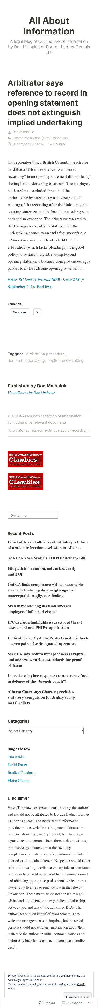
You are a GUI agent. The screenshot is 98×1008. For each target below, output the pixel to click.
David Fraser (17, 764)
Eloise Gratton (18, 780)
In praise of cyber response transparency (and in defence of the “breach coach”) (48, 678)
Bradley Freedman (21, 772)
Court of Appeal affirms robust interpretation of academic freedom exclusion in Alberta (48, 545)
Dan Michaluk (22, 132)
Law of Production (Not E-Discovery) (40, 138)
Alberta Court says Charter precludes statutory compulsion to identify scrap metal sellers (41, 697)
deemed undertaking (26, 360)
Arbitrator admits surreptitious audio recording (48, 431)
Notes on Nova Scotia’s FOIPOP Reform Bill (46, 558)
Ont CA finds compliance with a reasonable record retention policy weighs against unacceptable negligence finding (45, 590)
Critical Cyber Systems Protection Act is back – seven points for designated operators (48, 641)
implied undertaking (65, 360)
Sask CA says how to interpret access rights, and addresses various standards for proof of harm (46, 659)
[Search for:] (33, 514)
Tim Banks (16, 756)
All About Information (49, 26)
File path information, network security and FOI (42, 571)
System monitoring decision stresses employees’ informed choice (39, 608)
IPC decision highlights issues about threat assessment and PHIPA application (45, 625)
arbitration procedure (45, 353)
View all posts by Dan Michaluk (31, 392)
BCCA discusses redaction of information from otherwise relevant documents (44, 419)
